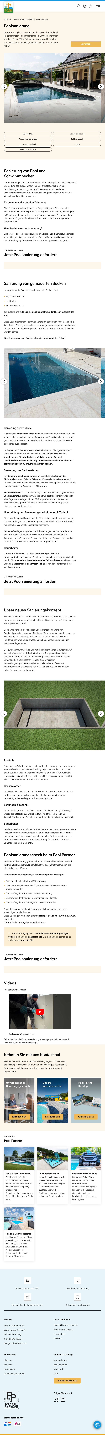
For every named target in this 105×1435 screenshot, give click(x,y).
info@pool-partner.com (15, 1343)
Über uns (8, 1360)
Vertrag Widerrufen (67, 1381)
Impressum (9, 1369)
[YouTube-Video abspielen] (40, 1011)
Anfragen (86, 44)
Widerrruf (58, 1369)
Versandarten (60, 1360)
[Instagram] (63, 1399)
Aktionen (58, 1338)
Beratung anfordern (28, 149)
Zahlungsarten (60, 1364)
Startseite (7, 19)
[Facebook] (56, 1399)
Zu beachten (28, 134)
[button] (100, 1430)
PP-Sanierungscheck (28, 144)
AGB (56, 1373)
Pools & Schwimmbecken (66, 1325)
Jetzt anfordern (86, 1117)
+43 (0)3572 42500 (12, 1339)
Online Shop (59, 1334)
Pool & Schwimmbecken (23, 19)
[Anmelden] (84, 6)
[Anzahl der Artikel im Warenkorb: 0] (91, 6)
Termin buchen (19, 1117)
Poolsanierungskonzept (28, 139)
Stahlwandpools (77, 139)
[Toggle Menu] (98, 6)
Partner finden (52, 1117)
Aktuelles (8, 1364)
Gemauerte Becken (77, 134)
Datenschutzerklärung (14, 1373)
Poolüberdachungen (63, 1329)
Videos (77, 144)
